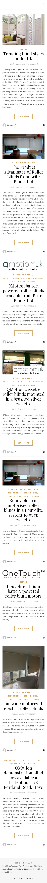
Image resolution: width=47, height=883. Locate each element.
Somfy (27, 496)
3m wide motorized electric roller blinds (23, 706)
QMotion (38, 278)
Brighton (27, 275)
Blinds (23, 49)
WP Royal (29, 878)
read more (23, 116)
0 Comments (33, 64)
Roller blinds (27, 163)
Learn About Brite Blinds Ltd (13, 869)
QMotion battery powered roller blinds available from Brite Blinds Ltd (23, 293)
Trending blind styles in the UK (23, 56)
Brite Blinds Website (10, 866)
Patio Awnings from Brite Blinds (30, 866)
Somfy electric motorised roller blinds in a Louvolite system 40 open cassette (23, 510)
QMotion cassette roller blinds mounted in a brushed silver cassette (23, 396)
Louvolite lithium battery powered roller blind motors (23, 591)
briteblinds (12, 125)
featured (33, 489)
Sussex (31, 282)
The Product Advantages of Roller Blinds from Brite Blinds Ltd (23, 174)
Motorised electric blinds (17, 278)
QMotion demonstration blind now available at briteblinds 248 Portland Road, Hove (23, 777)
